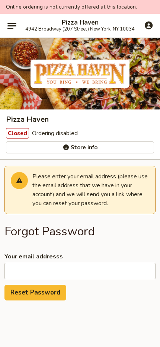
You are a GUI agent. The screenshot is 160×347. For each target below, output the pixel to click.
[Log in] (148, 25)
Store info (83, 147)
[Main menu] (12, 26)
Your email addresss (33, 256)
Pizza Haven (80, 22)
